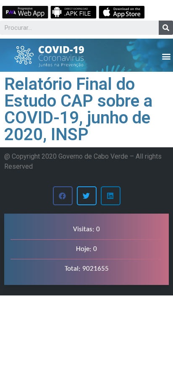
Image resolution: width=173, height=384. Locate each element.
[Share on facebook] (63, 195)
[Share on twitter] (87, 195)
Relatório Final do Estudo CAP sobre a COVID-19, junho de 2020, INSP (78, 109)
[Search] (166, 28)
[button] (166, 56)
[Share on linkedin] (111, 195)
